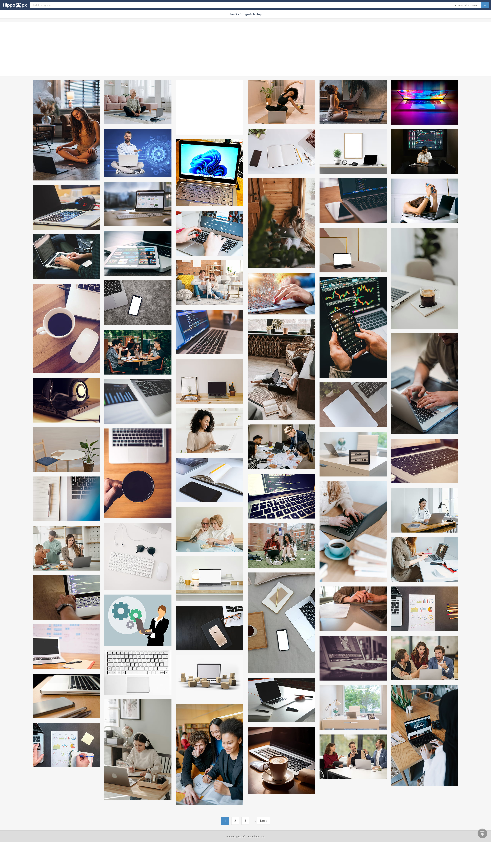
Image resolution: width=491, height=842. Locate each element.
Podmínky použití (236, 836)
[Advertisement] (245, 49)
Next (263, 821)
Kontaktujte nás (256, 836)
